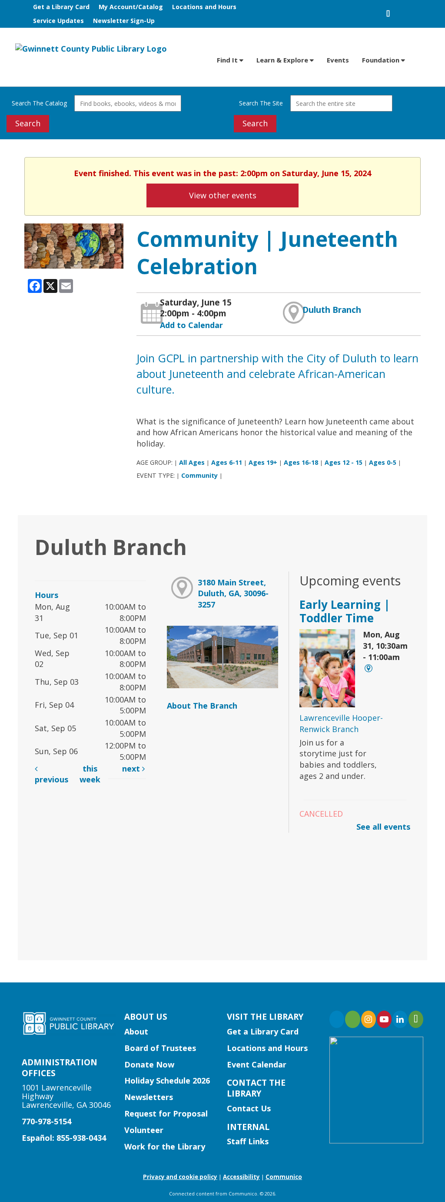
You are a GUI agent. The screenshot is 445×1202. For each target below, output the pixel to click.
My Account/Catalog (131, 7)
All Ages (192, 462)
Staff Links (248, 1141)
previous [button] (51, 779)
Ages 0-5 (382, 462)
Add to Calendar (191, 325)
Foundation (381, 60)
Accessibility (241, 1177)
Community (199, 475)
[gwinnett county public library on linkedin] (399, 1019)
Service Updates (58, 20)
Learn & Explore (283, 60)
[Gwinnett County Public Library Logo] (91, 48)
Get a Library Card (61, 7)
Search (27, 123)
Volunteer (143, 1130)
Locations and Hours (204, 7)
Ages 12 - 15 (343, 462)
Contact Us (249, 1108)
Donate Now (149, 1064)
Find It (228, 60)
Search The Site (261, 103)
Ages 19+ (263, 462)
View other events (222, 195)
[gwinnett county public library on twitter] (352, 1019)
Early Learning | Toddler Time (344, 611)
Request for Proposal (166, 1113)
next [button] (132, 768)
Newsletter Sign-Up (124, 20)
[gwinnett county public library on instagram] (368, 1019)
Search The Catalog (39, 103)
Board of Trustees (160, 1048)
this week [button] (90, 774)
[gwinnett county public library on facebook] (336, 1019)
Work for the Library (164, 1146)
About (136, 1031)
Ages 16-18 (301, 462)
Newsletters (148, 1097)
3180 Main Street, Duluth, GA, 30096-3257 (233, 593)
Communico (284, 1177)
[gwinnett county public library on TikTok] (415, 1019)
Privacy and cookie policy (180, 1177)
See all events (383, 826)
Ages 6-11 (226, 462)
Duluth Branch (331, 309)
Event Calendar (256, 1064)
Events (338, 60)
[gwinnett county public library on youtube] (384, 1019)
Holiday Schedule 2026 (167, 1080)
